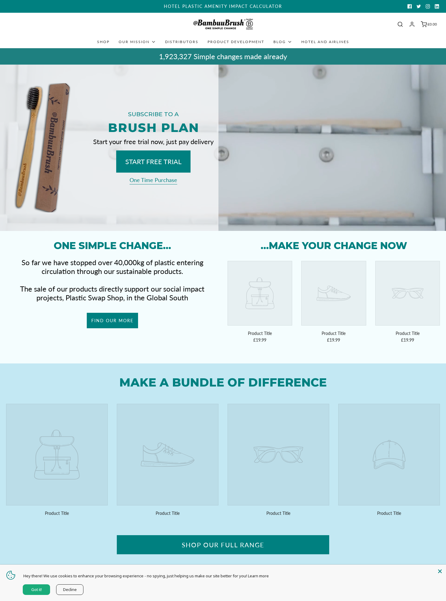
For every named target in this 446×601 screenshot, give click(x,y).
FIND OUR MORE (112, 320)
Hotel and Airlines (325, 41)
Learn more (258, 576)
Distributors (181, 41)
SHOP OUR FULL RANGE (223, 545)
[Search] (400, 24)
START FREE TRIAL (153, 161)
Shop (103, 41)
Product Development (236, 41)
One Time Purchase (153, 180)
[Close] (440, 571)
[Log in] (412, 24)
